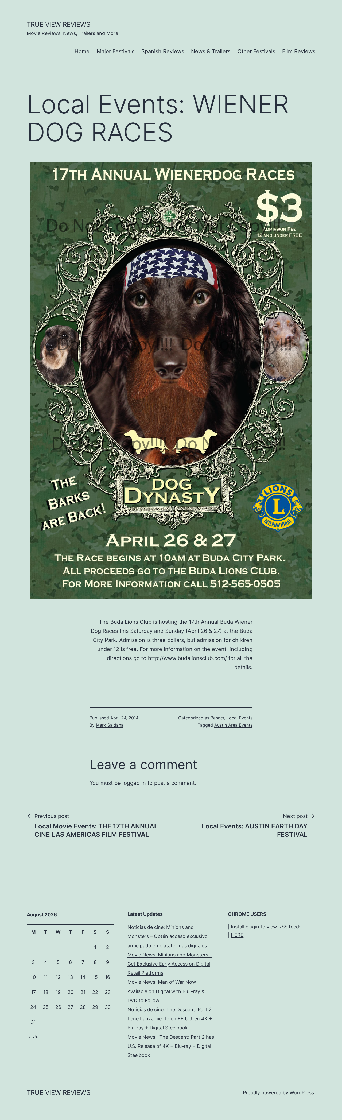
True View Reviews (58, 24)
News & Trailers (210, 51)
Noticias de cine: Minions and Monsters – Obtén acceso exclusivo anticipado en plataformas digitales (167, 936)
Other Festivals (256, 51)
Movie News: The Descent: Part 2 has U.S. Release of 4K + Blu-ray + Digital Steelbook (170, 1046)
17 (33, 992)
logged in (134, 783)
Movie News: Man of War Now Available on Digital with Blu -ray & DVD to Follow (166, 991)
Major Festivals (115, 51)
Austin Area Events (233, 725)
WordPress (302, 1092)
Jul (36, 1036)
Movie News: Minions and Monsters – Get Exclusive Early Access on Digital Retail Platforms (169, 964)
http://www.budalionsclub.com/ (187, 658)
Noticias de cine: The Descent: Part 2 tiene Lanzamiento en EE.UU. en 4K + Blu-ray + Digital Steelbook (169, 1018)
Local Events (239, 717)
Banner (217, 717)
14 (83, 977)
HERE (237, 935)
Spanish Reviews (162, 51)
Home (82, 51)
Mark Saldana (109, 725)
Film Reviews (298, 51)
